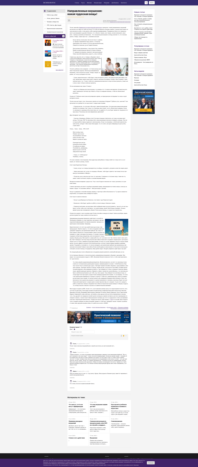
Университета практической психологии (120, 21)
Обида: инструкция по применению (140, 37)
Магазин (89, 2)
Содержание (51, 11)
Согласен (151, 463)
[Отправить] (126, 335)
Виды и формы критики (141, 52)
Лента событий (50, 36)
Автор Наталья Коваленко (99, 307)
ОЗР (111, 299)
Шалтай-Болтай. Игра (140, 55)
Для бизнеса (115, 2)
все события (59, 70)
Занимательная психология (55, 32)
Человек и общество (53, 21)
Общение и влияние (123, 307)
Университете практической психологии (90, 27)
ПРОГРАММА (143, 110)
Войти (152, 2)
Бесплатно (124, 2)
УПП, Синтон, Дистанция (54, 25)
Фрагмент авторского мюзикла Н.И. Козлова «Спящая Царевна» (143, 15)
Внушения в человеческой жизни (119, 308)
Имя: (72, 329)
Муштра (136, 78)
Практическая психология (54, 28)
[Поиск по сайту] (146, 2)
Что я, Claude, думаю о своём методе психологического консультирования (143, 20)
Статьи (77, 2)
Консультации (98, 2)
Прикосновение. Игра (140, 57)
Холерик (136, 80)
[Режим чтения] (69, 20)
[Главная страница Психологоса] (50, 2)
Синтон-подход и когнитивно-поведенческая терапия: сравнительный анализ (143, 33)
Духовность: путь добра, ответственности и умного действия (143, 28)
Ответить (72, 348)
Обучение (106, 2)
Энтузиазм (137, 82)
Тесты (83, 2)
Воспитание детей (111, 307)
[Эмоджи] (123, 336)
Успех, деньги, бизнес (53, 18)
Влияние (88, 307)
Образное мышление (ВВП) (142, 60)
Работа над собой (52, 15)
